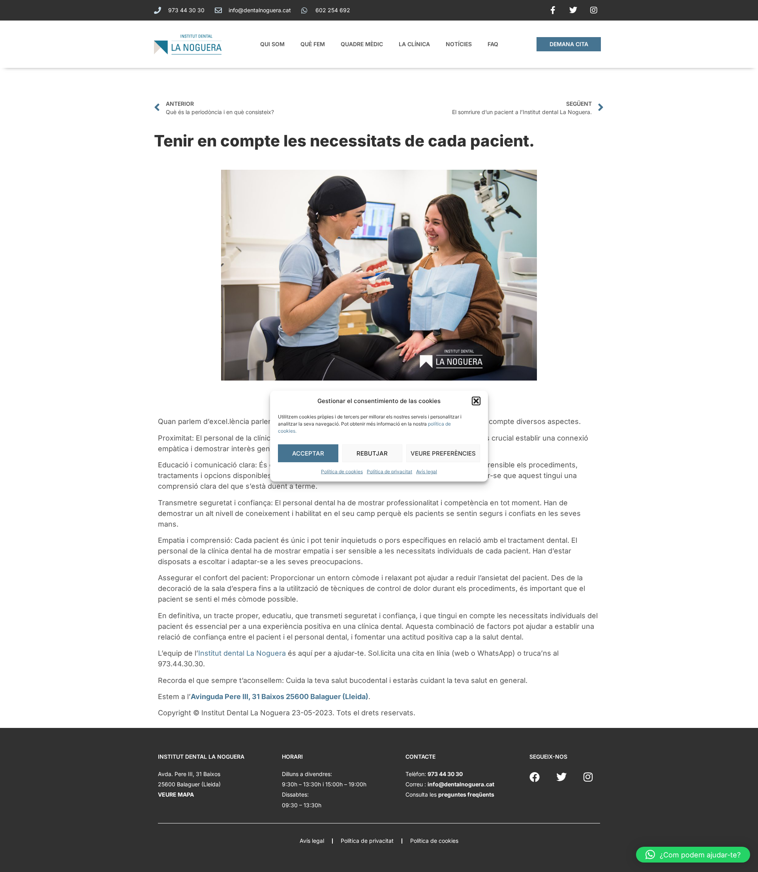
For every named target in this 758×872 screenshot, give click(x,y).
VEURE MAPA (176, 794)
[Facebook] (534, 777)
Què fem (312, 44)
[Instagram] (594, 10)
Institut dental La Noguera (242, 653)
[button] (476, 401)
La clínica (414, 44)
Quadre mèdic (362, 44)
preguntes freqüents (466, 794)
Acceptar (308, 453)
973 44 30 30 (445, 774)
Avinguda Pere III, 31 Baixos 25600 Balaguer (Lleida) (279, 696)
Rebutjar (372, 453)
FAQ (493, 44)
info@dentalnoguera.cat (461, 784)
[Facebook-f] (552, 10)
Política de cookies (342, 471)
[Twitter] (573, 10)
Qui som (272, 44)
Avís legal (426, 471)
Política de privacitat (389, 471)
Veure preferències (443, 453)
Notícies (459, 44)
